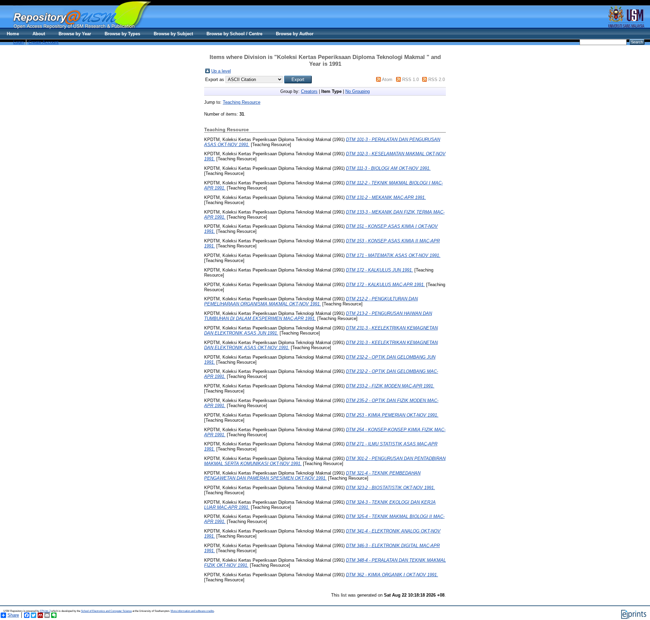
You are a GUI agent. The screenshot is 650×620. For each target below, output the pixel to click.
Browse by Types (122, 33)
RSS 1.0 (410, 79)
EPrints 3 (45, 611)
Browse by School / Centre (234, 33)
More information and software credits (192, 611)
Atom (387, 79)
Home (13, 33)
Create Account (43, 42)
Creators (309, 91)
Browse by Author (294, 33)
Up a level (221, 71)
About (38, 33)
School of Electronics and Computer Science (106, 611)
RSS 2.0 (436, 79)
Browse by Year (75, 33)
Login (18, 42)
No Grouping (357, 91)
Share (13, 615)
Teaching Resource (241, 102)
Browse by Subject (173, 33)
